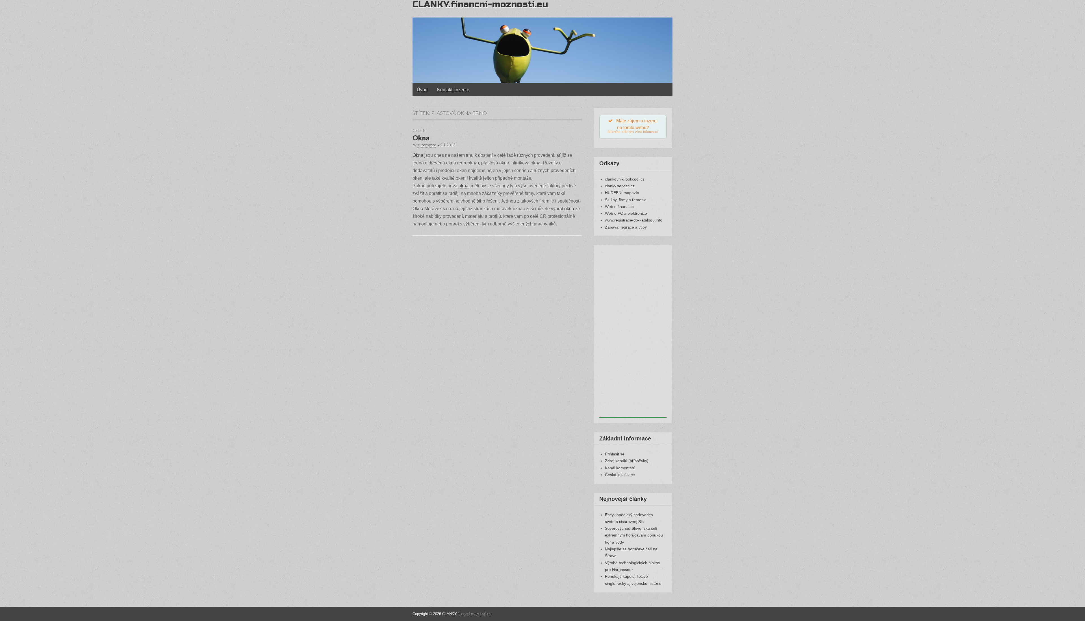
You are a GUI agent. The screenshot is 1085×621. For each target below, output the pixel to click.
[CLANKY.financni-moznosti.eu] (542, 41)
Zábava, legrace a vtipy (626, 227)
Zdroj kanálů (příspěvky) (626, 461)
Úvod (422, 89)
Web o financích (619, 206)
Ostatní (419, 130)
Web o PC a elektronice (626, 213)
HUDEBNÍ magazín (622, 192)
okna (463, 185)
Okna (421, 138)
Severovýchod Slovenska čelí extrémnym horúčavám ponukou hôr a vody (634, 535)
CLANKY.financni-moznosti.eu (466, 614)
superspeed (426, 145)
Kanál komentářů (620, 468)
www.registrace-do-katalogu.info (633, 220)
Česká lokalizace (620, 474)
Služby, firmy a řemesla (625, 199)
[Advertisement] (633, 333)
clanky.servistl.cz (620, 186)
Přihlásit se (614, 454)
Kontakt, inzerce (453, 89)
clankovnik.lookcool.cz (625, 179)
